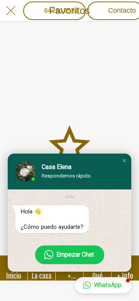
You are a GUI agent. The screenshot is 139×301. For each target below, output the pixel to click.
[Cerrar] (10, 10)
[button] (124, 160)
